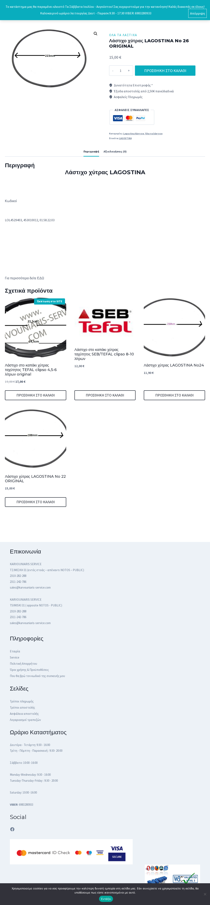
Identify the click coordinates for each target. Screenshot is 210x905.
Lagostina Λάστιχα (133, 133)
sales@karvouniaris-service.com (30, 587)
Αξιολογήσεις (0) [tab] (115, 151)
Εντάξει (106, 898)
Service (14, 657)
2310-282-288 (18, 576)
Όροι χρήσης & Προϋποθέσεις (29, 670)
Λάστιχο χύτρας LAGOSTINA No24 (174, 365)
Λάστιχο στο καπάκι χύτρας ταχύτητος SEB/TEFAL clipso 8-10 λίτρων (104, 354)
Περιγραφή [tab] (91, 151)
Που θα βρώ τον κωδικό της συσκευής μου (37, 676)
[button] (95, 33)
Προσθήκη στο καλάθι (165, 70)
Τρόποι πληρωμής (22, 701)
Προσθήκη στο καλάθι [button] (35, 395)
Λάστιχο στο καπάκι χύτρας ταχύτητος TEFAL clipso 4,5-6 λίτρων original (31, 369)
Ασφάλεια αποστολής (24, 714)
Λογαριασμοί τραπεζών (25, 720)
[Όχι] (205, 894)
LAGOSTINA (125, 138)
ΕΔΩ (40, 278)
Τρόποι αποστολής (22, 707)
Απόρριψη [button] (197, 13)
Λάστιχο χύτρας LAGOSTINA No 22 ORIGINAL (35, 478)
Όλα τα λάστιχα (123, 35)
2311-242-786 (18, 582)
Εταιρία (15, 651)
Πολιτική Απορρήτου (23, 664)
